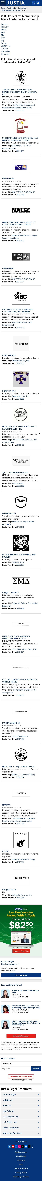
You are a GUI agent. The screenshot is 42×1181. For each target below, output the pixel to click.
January (4, 24)
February (5, 27)
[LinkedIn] (9, 1146)
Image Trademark (10, 592)
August (4, 43)
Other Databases (11, 1127)
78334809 (20, 608)
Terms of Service (21, 1168)
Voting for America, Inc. (22, 895)
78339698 (20, 486)
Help (21, 1164)
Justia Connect (21, 1152)
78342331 (20, 282)
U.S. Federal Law (10, 1116)
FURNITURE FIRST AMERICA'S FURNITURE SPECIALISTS (16, 637)
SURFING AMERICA (11, 723)
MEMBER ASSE (9, 513)
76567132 (20, 110)
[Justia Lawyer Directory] (32, 1146)
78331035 (20, 897)
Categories (22, 8)
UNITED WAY (8, 178)
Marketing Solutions (12, 1133)
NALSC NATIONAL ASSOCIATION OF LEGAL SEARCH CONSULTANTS (19, 223)
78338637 (20, 565)
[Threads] (22, 1146)
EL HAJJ (5, 851)
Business (7, 1105)
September (5, 46)
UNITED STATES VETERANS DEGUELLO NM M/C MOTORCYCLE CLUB (20, 139)
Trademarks (11, 8)
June (3, 37)
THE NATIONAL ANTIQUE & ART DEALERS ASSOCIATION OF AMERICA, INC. (19, 92)
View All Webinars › (21, 1036)
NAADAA (6, 804)
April (3, 32)
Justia (3, 8)
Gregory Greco (18, 562)
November (5, 51)
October (4, 48)
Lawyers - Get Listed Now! (21, 1076)
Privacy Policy (21, 1173)
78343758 (20, 195)
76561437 (20, 739)
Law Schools (8, 1111)
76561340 (20, 823)
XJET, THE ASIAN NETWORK (15, 472)
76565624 (20, 327)
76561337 (20, 862)
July (2, 40)
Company (21, 1160)
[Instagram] (19, 1146)
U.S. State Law (9, 1122)
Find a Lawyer (8, 1058)
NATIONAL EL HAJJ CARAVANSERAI (18, 766)
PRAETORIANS (9, 355)
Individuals (8, 1100)
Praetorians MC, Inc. (20, 360)
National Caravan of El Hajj (23, 774)
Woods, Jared (17, 483)
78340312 (20, 363)
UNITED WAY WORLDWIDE (23, 192)
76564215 (20, 695)
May (3, 35)
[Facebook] (16, 1146)
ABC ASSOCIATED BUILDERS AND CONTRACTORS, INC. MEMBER (17, 310)
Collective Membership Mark (11, 10)
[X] (29, 1146)
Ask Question (21, 975)
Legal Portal (21, 1156)
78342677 (20, 240)
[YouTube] (13, 1146)
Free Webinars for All (11, 985)
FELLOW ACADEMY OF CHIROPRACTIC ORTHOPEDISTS (19, 680)
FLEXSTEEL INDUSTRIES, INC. (24, 649)
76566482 (20, 445)
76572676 (20, 527)
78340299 (20, 399)
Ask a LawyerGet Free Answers (9, 962)
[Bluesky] (26, 1146)
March (3, 29)
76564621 (20, 652)
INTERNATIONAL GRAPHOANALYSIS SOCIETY (19, 555)
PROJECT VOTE (9, 889)
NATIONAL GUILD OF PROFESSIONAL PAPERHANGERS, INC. (19, 427)
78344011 (20, 151)
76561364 (20, 777)
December (5, 54)
